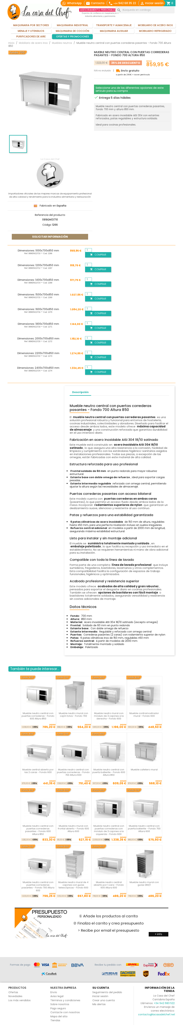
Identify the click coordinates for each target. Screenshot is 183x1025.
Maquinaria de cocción (72, 31)
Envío (53, 992)
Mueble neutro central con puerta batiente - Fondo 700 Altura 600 (144, 828)
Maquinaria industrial (72, 25)
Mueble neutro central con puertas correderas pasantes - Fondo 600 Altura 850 (38, 830)
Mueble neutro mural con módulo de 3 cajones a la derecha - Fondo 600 (109, 716)
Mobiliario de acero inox (155, 25)
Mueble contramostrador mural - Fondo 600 (144, 715)
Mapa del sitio (59, 1016)
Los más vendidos (19, 1000)
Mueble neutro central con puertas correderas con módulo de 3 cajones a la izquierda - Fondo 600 (108, 830)
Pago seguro (58, 1008)
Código (46, 225)
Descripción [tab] (80, 392)
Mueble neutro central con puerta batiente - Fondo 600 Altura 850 (108, 772)
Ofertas (13, 992)
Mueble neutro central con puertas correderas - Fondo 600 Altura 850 (38, 716)
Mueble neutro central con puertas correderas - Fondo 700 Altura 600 (73, 772)
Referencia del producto (50, 215)
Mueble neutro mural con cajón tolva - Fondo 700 (73, 715)
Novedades (15, 996)
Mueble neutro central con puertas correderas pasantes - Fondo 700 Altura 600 (38, 886)
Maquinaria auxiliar (114, 31)
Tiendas (55, 1020)
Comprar (98, 254)
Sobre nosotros (59, 1004)
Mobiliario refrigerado (155, 31)
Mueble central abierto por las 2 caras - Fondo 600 (38, 771)
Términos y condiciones (65, 1000)
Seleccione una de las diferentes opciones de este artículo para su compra (130, 89)
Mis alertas (99, 1004)
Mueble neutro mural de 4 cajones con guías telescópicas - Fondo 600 (73, 885)
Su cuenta (100, 988)
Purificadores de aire (31, 36)
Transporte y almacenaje (114, 25)
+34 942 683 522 (164, 1003)
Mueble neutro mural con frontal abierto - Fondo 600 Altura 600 (73, 828)
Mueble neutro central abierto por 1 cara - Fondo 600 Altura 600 (109, 885)
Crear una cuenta (103, 1000)
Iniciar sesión (100, 996)
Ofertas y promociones (72, 36)
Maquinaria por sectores (31, 25)
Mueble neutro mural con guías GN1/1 (144, 884)
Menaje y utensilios (31, 31)
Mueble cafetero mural (144, 769)
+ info (158, 934)
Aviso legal (56, 996)
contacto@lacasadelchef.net (156, 1014)
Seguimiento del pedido (107, 992)
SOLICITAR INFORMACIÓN (50, 237)
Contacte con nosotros (65, 1012)
